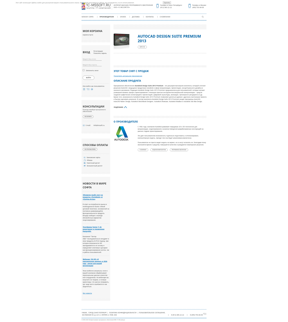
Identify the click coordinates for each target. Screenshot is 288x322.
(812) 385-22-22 (166, 7)
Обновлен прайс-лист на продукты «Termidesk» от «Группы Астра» (93, 197)
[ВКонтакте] (88, 89)
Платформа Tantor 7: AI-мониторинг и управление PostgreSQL (93, 229)
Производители (107, 17)
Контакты (150, 17)
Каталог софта (87, 17)
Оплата (123, 17)
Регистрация (98, 51)
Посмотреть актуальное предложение (128, 76)
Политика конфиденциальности (122, 313)
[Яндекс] (84, 89)
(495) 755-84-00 (198, 7)
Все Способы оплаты (90, 149)
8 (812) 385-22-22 (177, 315)
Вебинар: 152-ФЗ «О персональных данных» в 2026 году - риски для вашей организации (95, 262)
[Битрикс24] (92, 89)
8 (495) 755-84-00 (196, 315)
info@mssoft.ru (99, 125)
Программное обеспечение (179, 149)
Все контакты (88, 116)
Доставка (136, 17)
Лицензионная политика (159, 149)
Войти (88, 78)
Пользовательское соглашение (152, 313)
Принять (167, 3)
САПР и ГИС (142, 47)
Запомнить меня (92, 70)
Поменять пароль (100, 53)
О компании (165, 17)
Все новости (87, 293)
